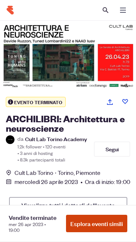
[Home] (10, 10)
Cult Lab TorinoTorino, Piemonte (57, 172)
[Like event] (125, 102)
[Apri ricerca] (105, 10)
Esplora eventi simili (96, 223)
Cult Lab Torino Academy (56, 138)
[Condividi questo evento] (110, 102)
